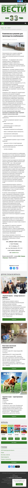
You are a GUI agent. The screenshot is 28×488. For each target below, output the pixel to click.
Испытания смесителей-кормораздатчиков (9, 346)
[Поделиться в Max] (17, 268)
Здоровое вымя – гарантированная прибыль (12, 397)
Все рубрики (14, 462)
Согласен (19, 484)
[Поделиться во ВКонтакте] (11, 268)
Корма (2, 452)
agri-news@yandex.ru (18, 477)
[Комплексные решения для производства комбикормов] (13, 46)
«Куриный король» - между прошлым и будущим (13, 296)
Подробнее (14, 319)
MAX (19, 256)
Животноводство (5, 457)
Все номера (14, 442)
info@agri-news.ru (12, 477)
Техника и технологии (11, 39)
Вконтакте (5, 257)
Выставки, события (5, 454)
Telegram (23, 256)
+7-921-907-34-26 (15, 476)
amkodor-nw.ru (15, 252)
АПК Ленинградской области (7, 450)
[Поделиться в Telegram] (14, 268)
